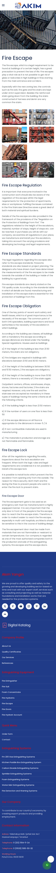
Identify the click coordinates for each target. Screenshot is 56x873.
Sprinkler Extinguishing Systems (17, 773)
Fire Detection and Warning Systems (19, 790)
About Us (6, 646)
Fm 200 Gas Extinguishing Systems (18, 756)
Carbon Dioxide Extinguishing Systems (20, 768)
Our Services (8, 657)
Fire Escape (7, 703)
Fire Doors (6, 709)
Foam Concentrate (11, 692)
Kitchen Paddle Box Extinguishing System (21, 762)
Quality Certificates (11, 651)
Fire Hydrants (8, 697)
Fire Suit (5, 686)
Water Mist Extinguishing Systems (18, 785)
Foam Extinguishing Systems (15, 779)
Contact (6, 739)
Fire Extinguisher (9, 680)
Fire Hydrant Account (12, 714)
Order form (7, 734)
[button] (3, 5)
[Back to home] (28, 5)
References (7, 663)
